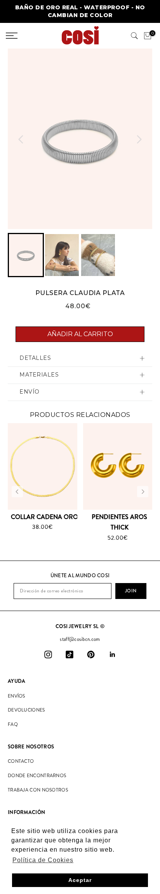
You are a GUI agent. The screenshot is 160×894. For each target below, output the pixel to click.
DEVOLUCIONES (26, 710)
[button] (26, 255)
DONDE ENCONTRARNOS (37, 775)
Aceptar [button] (80, 880)
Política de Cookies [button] (42, 860)
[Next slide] (139, 139)
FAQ (13, 724)
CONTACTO (21, 761)
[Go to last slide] (21, 139)
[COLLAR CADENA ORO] (42, 466)
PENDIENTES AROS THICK (119, 522)
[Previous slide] (17, 491)
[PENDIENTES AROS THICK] (118, 466)
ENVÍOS (16, 696)
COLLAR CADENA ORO (44, 516)
